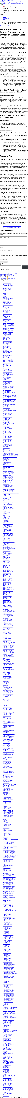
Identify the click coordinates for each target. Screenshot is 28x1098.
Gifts (4, 556)
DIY (4, 468)
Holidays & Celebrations (8, 589)
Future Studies (6, 543)
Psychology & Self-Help (8, 853)
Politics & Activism (7, 830)
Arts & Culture (6, 316)
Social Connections (7, 926)
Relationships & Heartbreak (9, 879)
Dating (4, 442)
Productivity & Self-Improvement (10, 839)
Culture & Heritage (7, 435)
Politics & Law (6, 833)
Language (5, 641)
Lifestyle (5, 686)
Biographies (5, 347)
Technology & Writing (8, 1021)
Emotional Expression (8, 476)
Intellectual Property (7, 624)
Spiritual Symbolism (7, 956)
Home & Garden (6, 592)
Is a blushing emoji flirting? (6, 274)
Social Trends (6, 946)
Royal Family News (7, 900)
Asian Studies (6, 320)
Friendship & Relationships (9, 542)
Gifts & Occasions (7, 557)
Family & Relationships (8, 508)
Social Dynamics (7, 928)
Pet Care (5, 803)
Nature (4, 775)
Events (4, 500)
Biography (5, 350)
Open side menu (4, 262)
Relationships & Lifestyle (8, 882)
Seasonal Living (6, 913)
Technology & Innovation (9, 1013)
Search (1, 264)
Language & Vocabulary (8, 649)
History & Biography (7, 578)
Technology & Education (8, 1009)
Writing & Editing (7, 1079)
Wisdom (5, 1060)
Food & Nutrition (7, 540)
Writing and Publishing (8, 1089)
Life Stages (5, 685)
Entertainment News (7, 486)
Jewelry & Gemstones (8, 636)
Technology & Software (8, 1020)
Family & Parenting (7, 507)
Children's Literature (7, 381)
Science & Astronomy (8, 902)
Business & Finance (7, 357)
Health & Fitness (6, 569)
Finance (4, 522)
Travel (4, 1033)
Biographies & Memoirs (8, 348)
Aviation (5, 335)
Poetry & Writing (7, 824)
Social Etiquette (6, 929)
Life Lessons (6, 682)
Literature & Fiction (7, 709)
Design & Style (6, 450)
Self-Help (5, 915)
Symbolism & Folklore (8, 989)
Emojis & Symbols (7, 475)
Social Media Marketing (8, 935)
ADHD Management (7, 292)
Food (4, 536)
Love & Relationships (8, 719)
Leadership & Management (9, 661)
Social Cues (5, 927)
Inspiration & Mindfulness (9, 611)
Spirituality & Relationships (9, 971)
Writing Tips (5, 1092)
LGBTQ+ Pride (6, 673)
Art (3, 306)
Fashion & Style (6, 512)
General (4, 552)
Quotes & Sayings (7, 868)
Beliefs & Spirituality (7, 341)
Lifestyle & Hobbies (7, 689)
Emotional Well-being (8, 478)
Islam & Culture (6, 632)
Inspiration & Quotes (7, 614)
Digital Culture (6, 458)
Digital (4, 451)
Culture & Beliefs (7, 432)
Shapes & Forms (6, 919)
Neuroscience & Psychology (9, 784)
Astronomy (5, 329)
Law (4, 658)
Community (5, 405)
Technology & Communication (10, 1007)
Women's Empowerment (8, 1062)
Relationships (6, 873)
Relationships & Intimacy (8, 880)
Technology (5, 1003)
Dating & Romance (7, 445)
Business (5, 356)
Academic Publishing (8, 285)
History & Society (7, 582)
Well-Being (5, 1052)
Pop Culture (5, 837)
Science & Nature (7, 904)
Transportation (6, 1029)
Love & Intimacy (7, 718)
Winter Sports (6, 1058)
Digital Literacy (6, 460)
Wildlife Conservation (8, 1057)
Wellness (5, 1054)
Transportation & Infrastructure (10, 1030)
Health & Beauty (7, 567)
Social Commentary (7, 924)
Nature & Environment (8, 776)
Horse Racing (6, 598)
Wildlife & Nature (7, 1056)
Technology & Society (8, 1018)
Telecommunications (7, 1023)
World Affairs (6, 1066)
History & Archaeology (8, 576)
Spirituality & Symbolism (8, 975)
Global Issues (6, 560)
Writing (4, 1074)
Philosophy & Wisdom (8, 815)
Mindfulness (5, 749)
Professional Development (9, 842)
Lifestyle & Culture (7, 687)
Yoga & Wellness (7, 1094)
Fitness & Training (7, 527)
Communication (6, 391)
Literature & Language (8, 710)
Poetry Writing (6, 826)
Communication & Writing (9, 400)
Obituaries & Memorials (8, 785)
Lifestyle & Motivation (8, 691)
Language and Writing (8, 654)
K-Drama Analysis (7, 638)
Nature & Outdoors (7, 777)
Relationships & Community (9, 877)
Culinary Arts (6, 424)
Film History (6, 520)
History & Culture (7, 579)
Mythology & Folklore (8, 771)
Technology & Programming (9, 1017)
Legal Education (6, 672)
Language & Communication (9, 642)
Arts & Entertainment (8, 317)
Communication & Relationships (10, 397)
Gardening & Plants (7, 549)
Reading (5, 869)
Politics (4, 829)
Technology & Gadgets (8, 1012)
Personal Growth (7, 802)
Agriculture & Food (7, 299)
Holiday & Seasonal (7, 587)
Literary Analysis (7, 698)
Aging (4, 296)
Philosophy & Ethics (7, 807)
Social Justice (6, 932)
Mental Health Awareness (9, 734)
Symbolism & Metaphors (8, 995)
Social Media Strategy (8, 937)
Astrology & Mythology (8, 325)
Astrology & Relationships (9, 326)
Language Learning (7, 655)
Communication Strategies (9, 404)
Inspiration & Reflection (8, 615)
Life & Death (6, 674)
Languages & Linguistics (8, 656)
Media (4, 728)
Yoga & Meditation (7, 1093)
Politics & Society (7, 834)
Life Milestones (6, 683)
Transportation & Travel (8, 1031)
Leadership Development (8, 663)
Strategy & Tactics (7, 985)
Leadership (5, 660)
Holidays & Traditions (8, 591)
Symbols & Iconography (8, 999)
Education (5, 469)
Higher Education (7, 574)
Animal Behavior (7, 302)
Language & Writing (7, 650)
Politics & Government (8, 832)
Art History (5, 312)
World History (6, 1070)
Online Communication (8, 789)
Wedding (5, 1047)
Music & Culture (6, 759)
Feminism (5, 513)
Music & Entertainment (8, 762)
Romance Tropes (7, 899)
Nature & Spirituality (7, 779)
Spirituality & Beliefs (7, 962)
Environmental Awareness (9, 489)
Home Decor (6, 594)
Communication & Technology (10, 399)
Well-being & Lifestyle (8, 1053)
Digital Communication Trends (10, 457)
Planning (5, 820)
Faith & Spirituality (7, 504)
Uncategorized (6, 1039)
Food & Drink (6, 539)
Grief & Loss (6, 562)
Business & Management (8, 359)
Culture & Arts (6, 431)
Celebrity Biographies (8, 374)
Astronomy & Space (7, 333)
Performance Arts (7, 797)
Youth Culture (6, 1096)
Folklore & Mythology (8, 533)
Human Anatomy (7, 600)
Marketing (5, 723)
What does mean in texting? (7, 275)
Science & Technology (8, 906)
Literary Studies (6, 703)
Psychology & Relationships (9, 852)
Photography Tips (7, 817)
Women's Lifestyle (7, 1063)
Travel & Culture (7, 1035)
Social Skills (5, 945)
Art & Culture (6, 307)
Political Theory (6, 828)
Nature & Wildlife (7, 781)
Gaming (5, 544)
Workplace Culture (7, 1065)
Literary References (7, 701)
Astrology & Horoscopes (8, 323)
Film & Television (7, 516)
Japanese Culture (7, 633)
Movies (4, 756)
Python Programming (8, 865)
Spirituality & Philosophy (8, 968)
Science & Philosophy (8, 905)
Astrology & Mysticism (8, 324)
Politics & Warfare (7, 835)
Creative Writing (6, 422)
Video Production (7, 1043)
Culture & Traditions (7, 440)
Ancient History (6, 301)
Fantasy (4, 509)
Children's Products (7, 382)
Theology (5, 1026)
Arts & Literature (7, 319)
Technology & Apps (7, 1005)
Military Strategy (6, 745)
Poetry (4, 821)
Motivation (5, 753)
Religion (5, 892)
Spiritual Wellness (7, 958)
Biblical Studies (6, 346)
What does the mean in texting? (8, 276)
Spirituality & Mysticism (8, 967)
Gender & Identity (7, 551)
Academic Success (7, 288)
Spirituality (5, 959)
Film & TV (5, 517)
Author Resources (7, 334)
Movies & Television (7, 757)
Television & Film (7, 1025)
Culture (4, 430)
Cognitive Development (8, 386)
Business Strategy (7, 365)
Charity (4, 379)
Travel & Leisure (7, 1038)
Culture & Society (7, 437)
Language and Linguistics (9, 652)
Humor (4, 603)
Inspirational (5, 618)
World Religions (6, 1072)
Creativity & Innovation (8, 423)
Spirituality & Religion (8, 972)
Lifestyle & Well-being (8, 694)
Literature (5, 20)
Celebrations (6, 373)
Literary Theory (6, 704)
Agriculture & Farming (8, 298)
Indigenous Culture (7, 606)
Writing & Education (7, 1080)
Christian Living (6, 383)
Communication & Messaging (9, 396)
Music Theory (6, 768)
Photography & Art (7, 816)
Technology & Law (7, 1016)
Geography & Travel (7, 555)
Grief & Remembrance (8, 564)
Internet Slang (6, 629)
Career (4, 368)
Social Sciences (6, 944)
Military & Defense (7, 740)
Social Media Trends (7, 940)
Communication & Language (9, 395)
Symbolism (5, 986)
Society (4, 947)
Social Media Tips (7, 938)
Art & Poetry (6, 311)
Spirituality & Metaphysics (9, 964)
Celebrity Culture (7, 375)
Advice (4, 294)
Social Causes (6, 923)
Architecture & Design (8, 305)
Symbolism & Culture (8, 987)
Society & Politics (7, 950)
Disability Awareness (7, 467)
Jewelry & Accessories (8, 634)
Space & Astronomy (7, 951)
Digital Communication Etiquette (10, 454)
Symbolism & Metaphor (8, 994)
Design (4, 449)
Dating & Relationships (8, 444)
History (4, 575)
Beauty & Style (6, 338)
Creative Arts (6, 419)
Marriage (5, 727)
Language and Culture (8, 651)
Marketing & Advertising (8, 725)
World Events (6, 1069)
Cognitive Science (7, 390)
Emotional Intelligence (8, 477)
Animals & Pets (6, 303)
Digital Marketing (7, 462)
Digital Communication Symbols (10, 455)
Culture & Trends (7, 441)
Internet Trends (6, 631)
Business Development (8, 361)
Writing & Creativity (7, 1078)
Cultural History (6, 427)
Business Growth (7, 363)
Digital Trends (6, 464)
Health (4, 566)
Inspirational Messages (8, 619)
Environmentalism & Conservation (11, 493)
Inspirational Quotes (7, 620)
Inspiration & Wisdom (8, 616)
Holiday (5, 585)
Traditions (5, 1027)
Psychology (5, 848)
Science (4, 901)
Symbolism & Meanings (8, 993)
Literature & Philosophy (8, 712)
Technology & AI (7, 1004)
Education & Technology (8, 472)
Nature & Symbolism (7, 780)
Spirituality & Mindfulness (9, 966)
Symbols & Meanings (8, 1002)
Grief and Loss (6, 565)
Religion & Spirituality (8, 893)
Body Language (6, 352)
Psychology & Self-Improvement (10, 855)
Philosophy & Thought (8, 813)
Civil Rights (5, 384)
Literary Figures (6, 700)
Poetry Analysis (6, 825)
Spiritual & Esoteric (7, 954)
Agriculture (5, 297)
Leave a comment (15, 40)
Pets (4, 804)
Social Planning (6, 941)
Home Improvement (7, 596)
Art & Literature (6, 310)
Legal (4, 665)
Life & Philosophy (7, 676)
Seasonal (5, 911)
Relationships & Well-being (9, 891)
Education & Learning (8, 471)
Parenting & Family (7, 795)
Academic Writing (7, 289)
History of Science (7, 584)
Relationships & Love (8, 883)
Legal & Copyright (7, 668)
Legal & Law (6, 670)
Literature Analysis (7, 716)
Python (4, 864)
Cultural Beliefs (6, 426)
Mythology (5, 770)
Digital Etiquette (6, 459)
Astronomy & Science (8, 332)
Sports (4, 978)
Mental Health (6, 732)
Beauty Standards (7, 339)
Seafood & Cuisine (7, 909)
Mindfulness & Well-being (9, 752)
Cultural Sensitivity (7, 428)
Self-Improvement (7, 917)
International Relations (8, 627)
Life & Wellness (6, 678)
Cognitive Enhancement (8, 387)
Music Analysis (6, 763)
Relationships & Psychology (9, 886)
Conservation (6, 409)
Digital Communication (8, 453)
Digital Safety (6, 463)
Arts (4, 315)
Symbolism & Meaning (8, 991)
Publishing (5, 862)
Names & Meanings (7, 774)
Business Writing (7, 366)
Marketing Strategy (7, 726)
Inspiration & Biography (8, 610)
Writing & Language (7, 1083)
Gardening (5, 545)
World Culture (6, 1067)
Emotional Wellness (7, 480)
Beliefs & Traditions (7, 342)
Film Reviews (6, 521)
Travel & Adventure (7, 1034)
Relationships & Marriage (9, 884)
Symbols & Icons (7, 1000)
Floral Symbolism (7, 530)
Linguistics (5, 696)
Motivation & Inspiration (8, 754)
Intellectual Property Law (8, 625)
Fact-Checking (6, 503)
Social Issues (6, 931)
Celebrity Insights (7, 377)
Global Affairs (6, 558)
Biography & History (7, 351)
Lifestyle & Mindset (7, 690)
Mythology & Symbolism (8, 772)
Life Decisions (6, 681)
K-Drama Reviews (7, 640)
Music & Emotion (7, 761)
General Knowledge (7, 553)
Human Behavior (7, 601)
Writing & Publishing (7, 1087)
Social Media (6, 933)
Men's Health (6, 731)
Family (4, 506)
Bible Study (5, 345)
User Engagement (7, 1040)
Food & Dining (6, 538)
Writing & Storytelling (8, 1088)
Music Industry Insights (8, 767)
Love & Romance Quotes (9, 722)
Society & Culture (7, 949)
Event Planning (6, 499)
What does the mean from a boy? (8, 278)
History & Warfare (7, 583)
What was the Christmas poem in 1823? (12, 226)
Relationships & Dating (8, 878)
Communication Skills (8, 402)
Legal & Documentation (8, 669)
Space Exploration (7, 953)
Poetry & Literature (7, 823)
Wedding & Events (7, 1048)
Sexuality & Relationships (9, 918)
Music (4, 758)
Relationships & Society (8, 888)
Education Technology (8, 473)
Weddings (5, 1051)
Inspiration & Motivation (8, 612)
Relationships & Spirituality (9, 889)
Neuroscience (6, 783)
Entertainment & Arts (7, 485)
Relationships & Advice (8, 874)
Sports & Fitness (6, 981)
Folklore (5, 531)
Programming (6, 844)
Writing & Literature (7, 1084)
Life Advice (5, 679)
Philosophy (5, 806)
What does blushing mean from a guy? (8, 272)
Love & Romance (7, 721)
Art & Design (6, 308)
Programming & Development (10, 846)
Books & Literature (7, 355)
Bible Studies (6, 343)
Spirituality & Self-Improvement (10, 973)
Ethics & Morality (7, 497)
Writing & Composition (8, 1076)
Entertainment (6, 18)
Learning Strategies (7, 664)
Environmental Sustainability (9, 491)
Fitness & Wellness (7, 529)
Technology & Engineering (9, 1011)
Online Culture (6, 790)
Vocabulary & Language (8, 1044)
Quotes (10, 40)
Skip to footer (10, 0)
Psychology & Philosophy (9, 851)
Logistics (5, 717)
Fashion (4, 511)
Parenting (5, 794)
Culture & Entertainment (8, 433)
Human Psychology (7, 602)
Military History (6, 744)
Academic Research (7, 287)
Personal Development (8, 799)
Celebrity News (6, 378)
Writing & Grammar (7, 1081)
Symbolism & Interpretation (9, 990)
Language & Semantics (8, 647)
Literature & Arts (7, 707)
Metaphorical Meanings (8, 736)
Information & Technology (9, 607)
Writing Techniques (7, 1090)
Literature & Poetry (7, 713)
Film (4, 515)
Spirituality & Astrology (8, 960)
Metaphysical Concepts (8, 739)
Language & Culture (7, 643)
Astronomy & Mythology (8, 330)
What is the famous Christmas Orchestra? (12, 227)
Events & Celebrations (8, 502)
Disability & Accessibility (8, 466)
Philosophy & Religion (8, 810)
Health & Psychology (8, 571)
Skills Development (7, 920)
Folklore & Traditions (8, 535)
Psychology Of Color (8, 859)
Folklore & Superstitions (8, 534)
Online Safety (6, 792)
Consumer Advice (7, 412)
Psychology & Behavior (8, 850)
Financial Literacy (7, 525)
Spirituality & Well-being (8, 976)
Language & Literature (8, 646)
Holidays (5, 19)
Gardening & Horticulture (9, 548)
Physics (4, 819)
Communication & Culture (9, 392)
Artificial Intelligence (7, 314)
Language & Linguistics (8, 645)
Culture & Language (7, 436)
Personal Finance (7, 801)
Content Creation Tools (8, 415)
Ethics (4, 495)
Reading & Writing (7, 870)
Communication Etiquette (8, 401)
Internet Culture (6, 628)
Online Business (6, 788)
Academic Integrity (7, 284)
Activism (5, 290)
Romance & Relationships (9, 897)
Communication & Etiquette (9, 393)
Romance (5, 896)
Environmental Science (8, 490)
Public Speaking (6, 860)
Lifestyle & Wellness (7, 695)
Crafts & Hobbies (7, 418)
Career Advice (6, 369)
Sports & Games (6, 982)
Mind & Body (6, 746)
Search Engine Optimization (9, 910)
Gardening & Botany (7, 547)
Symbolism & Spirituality (8, 998)
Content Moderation (7, 417)
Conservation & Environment (9, 410)
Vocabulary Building (7, 1045)
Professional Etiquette (8, 843)
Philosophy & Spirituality (8, 811)
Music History (6, 766)
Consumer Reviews (7, 413)
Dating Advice (6, 446)
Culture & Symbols (7, 439)
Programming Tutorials (8, 847)
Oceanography (6, 786)
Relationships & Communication (10, 875)
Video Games (6, 1042)
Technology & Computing (9, 1008)
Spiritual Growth (6, 955)
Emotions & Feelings (7, 482)
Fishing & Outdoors (7, 526)
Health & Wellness (7, 573)
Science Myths (6, 908)
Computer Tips (6, 408)
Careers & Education (7, 372)
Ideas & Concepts (7, 605)
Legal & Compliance (7, 667)
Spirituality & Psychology (9, 969)
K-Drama (5, 637)
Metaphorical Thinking (8, 737)
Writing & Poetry (7, 1085)
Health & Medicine (7, 570)
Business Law (6, 364)
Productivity (5, 838)
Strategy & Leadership (8, 984)
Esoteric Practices (7, 494)
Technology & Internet (8, 1014)
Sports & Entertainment (8, 980)
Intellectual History (7, 623)
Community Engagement (8, 406)
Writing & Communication (9, 1075)
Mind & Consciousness (8, 748)
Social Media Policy (7, 936)
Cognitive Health (7, 388)
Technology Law (7, 1022)
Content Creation (7, 414)
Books (4, 354)
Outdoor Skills (6, 793)
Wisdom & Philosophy (8, 1061)
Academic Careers (7, 283)
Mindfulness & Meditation (9, 750)
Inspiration (5, 609)
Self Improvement (7, 914)
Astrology (5, 321)
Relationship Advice (7, 871)
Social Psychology (7, 942)
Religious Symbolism (8, 895)
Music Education (7, 765)
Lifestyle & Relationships (8, 692)
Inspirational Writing (7, 622)
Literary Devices (6, 699)
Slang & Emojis (6, 922)
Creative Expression (7, 421)
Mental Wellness (6, 735)
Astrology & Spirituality (8, 328)
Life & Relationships (7, 677)
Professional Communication (9, 841)
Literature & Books (7, 708)
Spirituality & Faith (7, 963)
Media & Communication (8, 730)
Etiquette (5, 498)
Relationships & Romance (9, 887)
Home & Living (6, 593)
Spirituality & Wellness (8, 977)
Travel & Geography (7, 1036)
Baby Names (6, 337)
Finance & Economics (8, 524)
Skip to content (3, 0)
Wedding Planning (7, 1049)
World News (6, 1071)
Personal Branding (7, 798)
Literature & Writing (7, 714)
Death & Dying (6, 448)
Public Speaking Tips (7, 861)
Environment (6, 488)
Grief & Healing (6, 561)
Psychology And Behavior (9, 857)
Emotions (5, 481)
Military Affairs (6, 743)
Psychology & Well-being (9, 856)
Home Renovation (7, 597)
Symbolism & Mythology (8, 996)
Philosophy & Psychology (9, 808)
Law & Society (6, 659)
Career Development (7, 370)
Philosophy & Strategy (8, 812)
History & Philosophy (8, 580)
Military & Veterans (7, 741)
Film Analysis (6, 518)
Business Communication (8, 360)
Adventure (5, 293)
